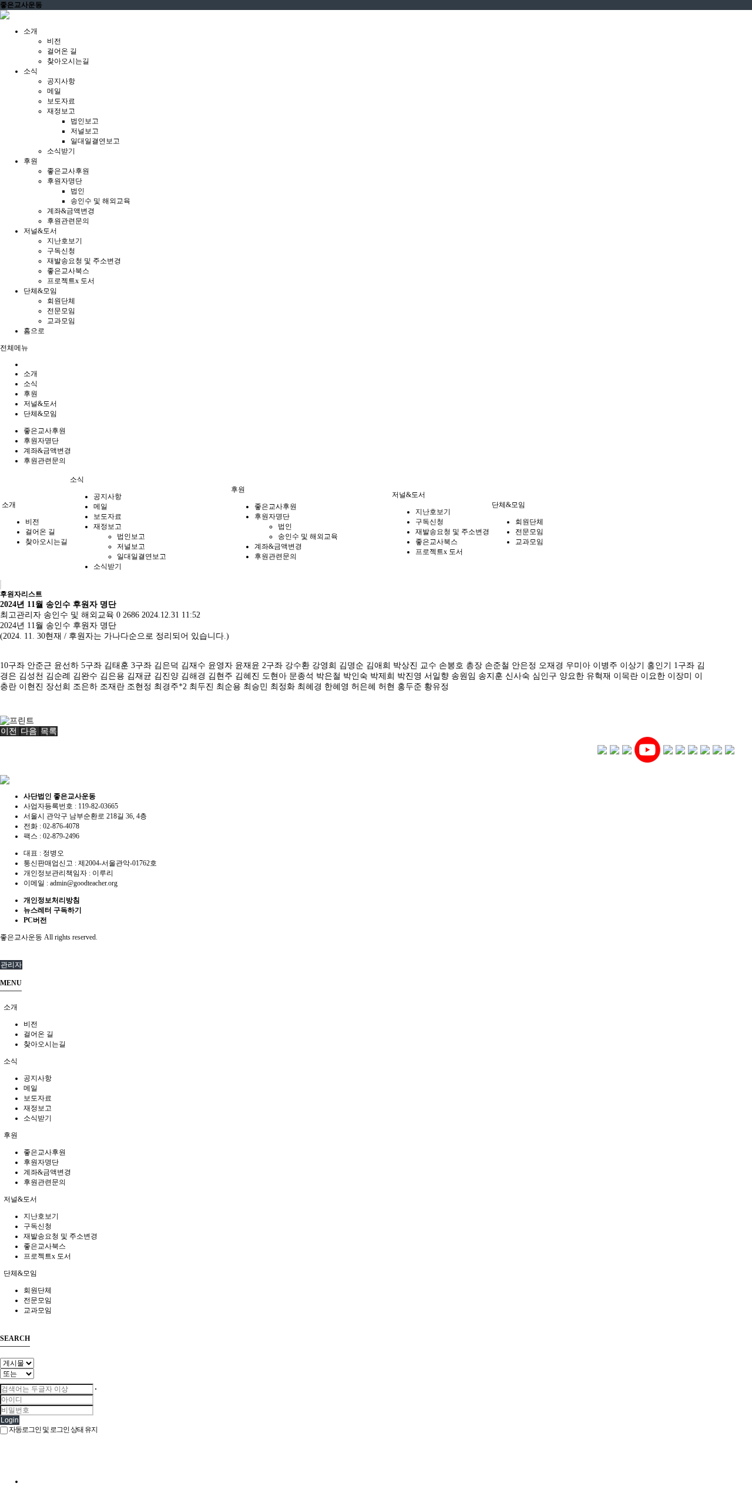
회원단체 (61, 301)
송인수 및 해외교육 (100, 201)
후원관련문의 (68, 221)
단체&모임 (40, 414)
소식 (31, 384)
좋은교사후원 (68, 171)
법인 (77, 191)
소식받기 (61, 151)
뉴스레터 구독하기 (53, 910)
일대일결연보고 (95, 141)
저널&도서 (40, 404)
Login (10, 1420)
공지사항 (61, 81)
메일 (54, 91)
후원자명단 (64, 181)
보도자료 (61, 101)
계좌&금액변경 (71, 211)
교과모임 (61, 321)
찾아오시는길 (68, 61)
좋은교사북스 (68, 271)
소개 (31, 374)
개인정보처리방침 (52, 900)
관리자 (11, 965)
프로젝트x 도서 (71, 281)
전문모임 (61, 311)
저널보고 (84, 131)
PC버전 (35, 920)
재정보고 (61, 111)
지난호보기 (64, 241)
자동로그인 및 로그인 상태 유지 (53, 1429)
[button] (10, 731)
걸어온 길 (62, 51)
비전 (54, 41)
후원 (31, 394)
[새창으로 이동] (602, 749)
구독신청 (61, 251)
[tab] (376, 1007)
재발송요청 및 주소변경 (84, 261)
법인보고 (84, 121)
